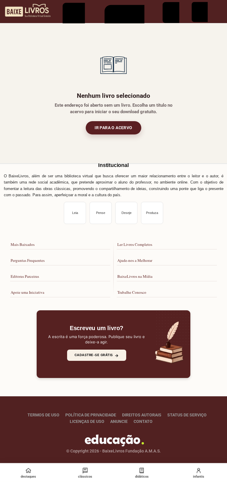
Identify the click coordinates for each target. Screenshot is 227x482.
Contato (143, 421)
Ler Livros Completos (134, 244)
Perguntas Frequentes (28, 260)
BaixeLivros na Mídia (135, 276)
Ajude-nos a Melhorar (134, 260)
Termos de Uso (43, 415)
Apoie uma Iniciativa (27, 292)
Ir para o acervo (113, 127)
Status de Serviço (187, 415)
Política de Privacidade (90, 415)
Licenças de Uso (87, 421)
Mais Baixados (23, 244)
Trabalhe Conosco (131, 292)
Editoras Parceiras (25, 276)
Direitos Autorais (141, 415)
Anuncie (119, 421)
